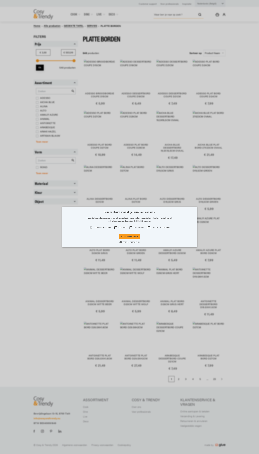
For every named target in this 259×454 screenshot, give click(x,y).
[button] (129, 227)
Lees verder (147, 221)
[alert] (129, 227)
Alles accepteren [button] (129, 236)
